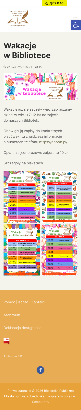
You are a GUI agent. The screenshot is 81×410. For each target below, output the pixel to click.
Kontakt (38, 302)
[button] (76, 25)
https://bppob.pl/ (53, 142)
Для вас (56, 3)
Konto (23, 302)
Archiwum (12, 315)
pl (40, 66)
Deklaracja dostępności (23, 328)
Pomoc (9, 302)
